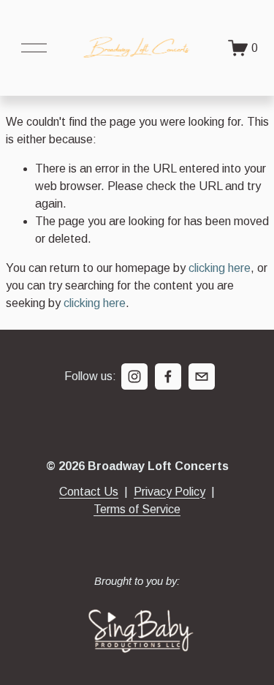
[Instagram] (134, 376)
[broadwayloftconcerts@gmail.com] (202, 376)
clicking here (220, 268)
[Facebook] (168, 376)
